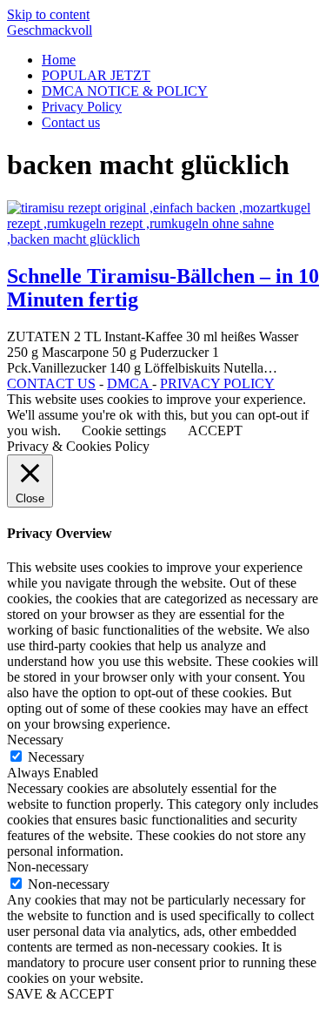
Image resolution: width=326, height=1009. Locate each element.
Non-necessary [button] (48, 866)
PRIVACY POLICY (217, 383)
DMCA (129, 383)
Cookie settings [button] (124, 430)
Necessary (56, 757)
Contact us (71, 122)
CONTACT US (51, 383)
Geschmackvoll (49, 30)
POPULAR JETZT (96, 75)
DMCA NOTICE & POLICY (125, 91)
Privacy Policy (82, 106)
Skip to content (48, 14)
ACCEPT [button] (215, 430)
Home (59, 59)
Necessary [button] (35, 739)
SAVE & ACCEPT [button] (60, 993)
